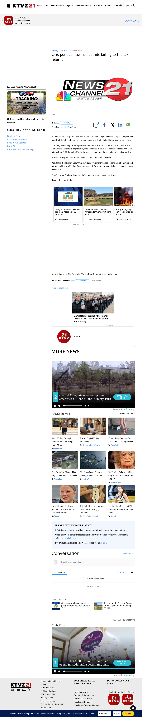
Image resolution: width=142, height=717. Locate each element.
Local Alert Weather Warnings (20, 149)
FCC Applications (48, 691)
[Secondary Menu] (10, 5)
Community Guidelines (50, 681)
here (104, 543)
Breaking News (14, 136)
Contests (98, 5)
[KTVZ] (23, 5)
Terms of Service (47, 701)
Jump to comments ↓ (61, 288)
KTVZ (56, 123)
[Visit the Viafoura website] (129, 620)
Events (108, 5)
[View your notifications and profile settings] (132, 572)
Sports (70, 5)
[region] (93, 586)
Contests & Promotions (17, 139)
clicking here (72, 538)
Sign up (130, 553)
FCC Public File (47, 694)
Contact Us (45, 684)
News (39, 5)
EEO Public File (47, 687)
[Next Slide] (132, 205)
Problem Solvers (83, 5)
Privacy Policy (46, 697)
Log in (123, 553)
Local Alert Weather (54, 5)
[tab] (59, 572)
